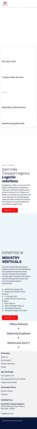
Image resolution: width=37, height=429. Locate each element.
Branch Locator (7, 391)
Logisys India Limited (9, 382)
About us (4, 357)
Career (3, 367)
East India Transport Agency (15, 420)
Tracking (4, 394)
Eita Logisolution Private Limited (13, 379)
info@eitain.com (7, 414)
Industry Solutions (8, 364)
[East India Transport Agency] (5, 3)
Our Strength (6, 360)
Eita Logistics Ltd (7, 376)
